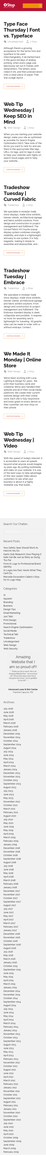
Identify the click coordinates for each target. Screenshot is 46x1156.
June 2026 (8, 712)
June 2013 (8, 1048)
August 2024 (9, 748)
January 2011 (10, 1109)
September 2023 (12, 783)
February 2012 (10, 1084)
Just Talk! (8, 616)
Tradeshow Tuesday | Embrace (17, 276)
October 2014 (10, 998)
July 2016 (8, 951)
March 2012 (9, 1080)
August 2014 (9, 1005)
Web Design (13, 127)
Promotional (9, 623)
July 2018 (8, 866)
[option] (23, 673)
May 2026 (8, 716)
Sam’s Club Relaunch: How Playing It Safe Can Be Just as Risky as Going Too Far (22, 557)
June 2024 (8, 755)
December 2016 (11, 934)
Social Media (10, 630)
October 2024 (10, 741)
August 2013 (9, 1044)
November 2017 (11, 894)
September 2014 (12, 1001)
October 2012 (10, 1066)
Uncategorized (15, 41)
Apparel (7, 598)
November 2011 (11, 1091)
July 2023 (8, 791)
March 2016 (9, 959)
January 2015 (10, 987)
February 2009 (11, 1152)
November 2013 (11, 1034)
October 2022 (10, 805)
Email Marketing (11, 613)
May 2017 (8, 916)
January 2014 (10, 1030)
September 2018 (12, 858)
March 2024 (9, 766)
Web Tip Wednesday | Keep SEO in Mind (19, 113)
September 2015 (12, 969)
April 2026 (8, 719)
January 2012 (10, 1087)
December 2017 (11, 891)
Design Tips (9, 609)
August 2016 (9, 948)
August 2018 (9, 862)
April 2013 (8, 1055)
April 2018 (8, 876)
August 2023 (9, 787)
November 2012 (11, 1062)
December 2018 (11, 848)
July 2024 (8, 751)
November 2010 (11, 1112)
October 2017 (10, 898)
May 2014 (8, 1016)
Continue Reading (13, 86)
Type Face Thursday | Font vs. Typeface (22, 30)
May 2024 (8, 758)
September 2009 (12, 1141)
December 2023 (11, 773)
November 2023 (11, 776)
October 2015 (10, 966)
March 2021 (9, 808)
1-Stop (33, 41)
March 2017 (9, 923)
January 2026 (10, 730)
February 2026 (10, 726)
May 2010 (8, 1130)
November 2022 (11, 801)
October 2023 (10, 780)
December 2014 (11, 991)
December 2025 (11, 733)
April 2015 (8, 980)
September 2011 (11, 1098)
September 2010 (12, 1119)
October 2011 (10, 1094)
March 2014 (9, 1023)
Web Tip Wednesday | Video (19, 440)
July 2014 (8, 1009)
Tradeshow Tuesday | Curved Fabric (20, 193)
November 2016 (11, 937)
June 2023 (8, 794)
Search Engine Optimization (18, 627)
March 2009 (9, 1148)
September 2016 (12, 944)
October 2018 (10, 855)
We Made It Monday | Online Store (22, 359)
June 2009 (8, 1144)
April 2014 (8, 1019)
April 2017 (8, 919)
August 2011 (9, 1102)
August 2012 (9, 1069)
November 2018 (11, 851)
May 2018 (8, 873)
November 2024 (11, 737)
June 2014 (8, 1012)
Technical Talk (10, 634)
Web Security (10, 648)
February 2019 (10, 841)
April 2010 (8, 1134)
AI (4, 595)
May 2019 (8, 830)
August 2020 (9, 816)
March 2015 (9, 984)
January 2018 (10, 887)
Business (8, 605)
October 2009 (10, 1137)
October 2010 (10, 1116)
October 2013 (10, 1037)
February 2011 (10, 1105)
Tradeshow (13, 205)
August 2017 (9, 905)
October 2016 (10, 941)
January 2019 (10, 844)
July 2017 (8, 909)
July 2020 (8, 819)
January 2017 (10, 930)
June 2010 (8, 1127)
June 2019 (8, 826)
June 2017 (8, 912)
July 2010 (8, 1123)
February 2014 (10, 1026)
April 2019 (8, 833)
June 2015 (8, 973)
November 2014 (11, 994)
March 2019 (9, 837)
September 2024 (12, 744)
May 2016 (8, 955)
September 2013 (12, 1041)
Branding (8, 602)
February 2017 (10, 926)
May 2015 (8, 976)
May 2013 (8, 1051)
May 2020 (8, 823)
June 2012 (8, 1073)
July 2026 (8, 708)
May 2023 (8, 798)
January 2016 (10, 962)
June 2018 (8, 869)
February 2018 (10, 883)
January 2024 (10, 769)
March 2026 (9, 723)
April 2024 (8, 762)
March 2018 (9, 880)
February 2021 (10, 812)
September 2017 (12, 901)
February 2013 (10, 1059)
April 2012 (8, 1077)
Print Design (9, 620)
